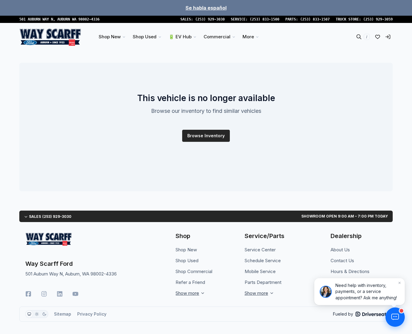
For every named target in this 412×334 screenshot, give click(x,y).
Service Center (260, 250)
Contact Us (342, 260)
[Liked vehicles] (377, 37)
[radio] (29, 314)
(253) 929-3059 (378, 19)
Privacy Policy (91, 314)
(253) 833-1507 (315, 19)
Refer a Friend (190, 282)
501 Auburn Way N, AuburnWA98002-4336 (59, 19)
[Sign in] (388, 37)
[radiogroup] (37, 314)
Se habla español (206, 8)
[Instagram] (44, 294)
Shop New (186, 250)
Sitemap (62, 314)
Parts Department (263, 282)
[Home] (50, 36)
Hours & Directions (350, 271)
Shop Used (187, 260)
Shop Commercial (194, 271)
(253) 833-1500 (264, 19)
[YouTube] (75, 294)
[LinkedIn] (60, 294)
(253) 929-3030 (210, 19)
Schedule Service (263, 260)
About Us (340, 250)
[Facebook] (28, 294)
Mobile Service (260, 271)
